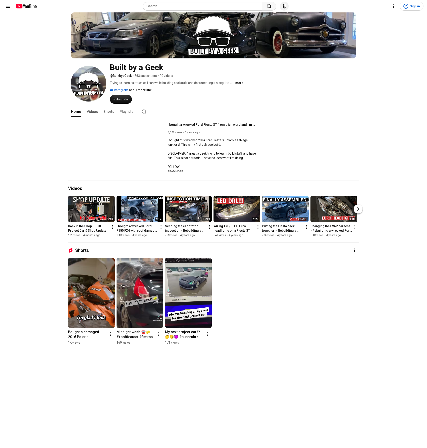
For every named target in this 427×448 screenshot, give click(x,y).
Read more (175, 171)
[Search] (269, 6)
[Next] (358, 209)
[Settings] (393, 6)
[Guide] (8, 6)
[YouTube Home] (26, 6)
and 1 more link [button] (140, 90)
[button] (175, 171)
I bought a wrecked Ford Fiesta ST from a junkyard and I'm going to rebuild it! (212, 124)
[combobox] (204, 6)
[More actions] (112, 227)
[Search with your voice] (284, 6)
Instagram (120, 90)
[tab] (76, 111)
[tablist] (213, 111)
